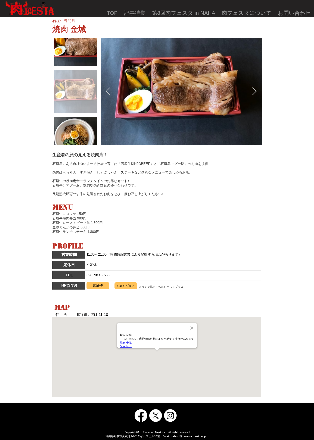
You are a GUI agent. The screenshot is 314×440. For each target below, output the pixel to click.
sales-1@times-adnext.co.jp (188, 436)
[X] (155, 415)
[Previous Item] (108, 91)
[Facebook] (141, 415)
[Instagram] (170, 415)
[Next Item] (254, 91)
